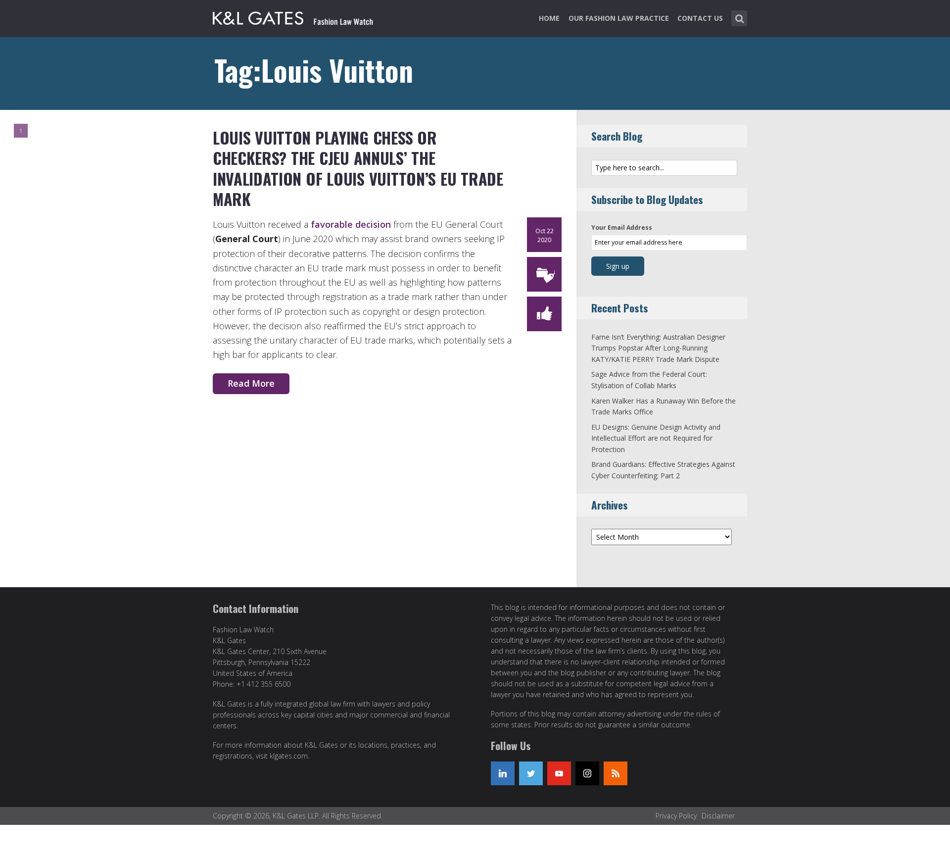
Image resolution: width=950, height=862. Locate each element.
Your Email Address (621, 227)
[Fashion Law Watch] (293, 16)
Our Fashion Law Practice (619, 18)
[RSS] (615, 773)
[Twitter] (531, 773)
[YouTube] (559, 773)
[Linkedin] (503, 773)
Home (549, 18)
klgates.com (289, 756)
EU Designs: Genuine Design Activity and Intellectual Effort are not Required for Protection (655, 438)
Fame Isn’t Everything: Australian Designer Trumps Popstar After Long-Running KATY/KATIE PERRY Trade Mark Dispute (658, 348)
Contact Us (700, 18)
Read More (251, 383)
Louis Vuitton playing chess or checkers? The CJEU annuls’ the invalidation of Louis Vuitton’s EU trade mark (358, 168)
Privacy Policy (676, 815)
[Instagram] (587, 773)
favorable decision (351, 224)
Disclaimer (718, 815)
